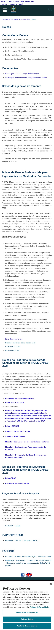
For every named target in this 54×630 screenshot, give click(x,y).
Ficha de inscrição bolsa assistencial (20, 343)
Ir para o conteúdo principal (11, 4)
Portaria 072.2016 (12, 347)
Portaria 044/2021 (12, 526)
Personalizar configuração (27, 612)
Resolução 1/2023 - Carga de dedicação (22, 74)
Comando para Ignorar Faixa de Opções (17, 1)
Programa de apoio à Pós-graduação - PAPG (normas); (28, 556)
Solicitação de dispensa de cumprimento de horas (26, 78)
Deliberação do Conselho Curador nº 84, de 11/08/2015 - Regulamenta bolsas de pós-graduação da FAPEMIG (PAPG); (28, 563)
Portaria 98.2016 (12, 351)
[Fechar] (51, 584)
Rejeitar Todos (27, 619)
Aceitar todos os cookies (27, 626)
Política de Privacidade (39, 607)
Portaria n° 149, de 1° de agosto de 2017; (22, 540)
